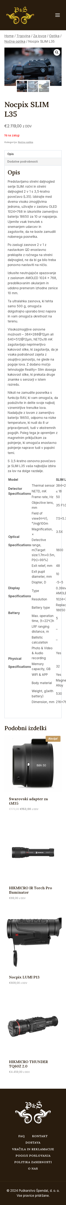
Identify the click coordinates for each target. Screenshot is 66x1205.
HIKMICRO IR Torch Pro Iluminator (30, 890)
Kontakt (40, 1136)
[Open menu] (59, 15)
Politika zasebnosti (33, 1162)
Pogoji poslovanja (33, 1155)
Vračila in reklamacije (33, 1149)
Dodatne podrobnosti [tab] (22, 161)
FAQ (21, 1136)
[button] (57, 52)
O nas (33, 1168)
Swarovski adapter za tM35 (28, 801)
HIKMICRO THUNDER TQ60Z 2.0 (28, 1063)
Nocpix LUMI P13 (24, 977)
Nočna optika (25, 142)
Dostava (33, 1142)
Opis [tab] (10, 154)
